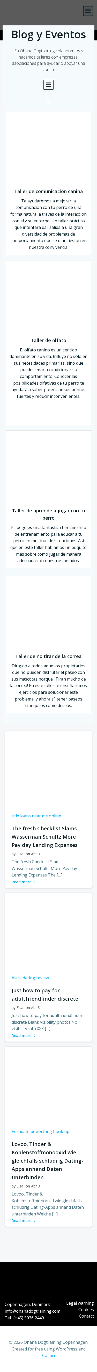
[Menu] (88, 11)
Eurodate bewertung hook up (40, 1131)
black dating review (30, 978)
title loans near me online (36, 816)
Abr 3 (35, 853)
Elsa (20, 853)
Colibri (48, 1355)
